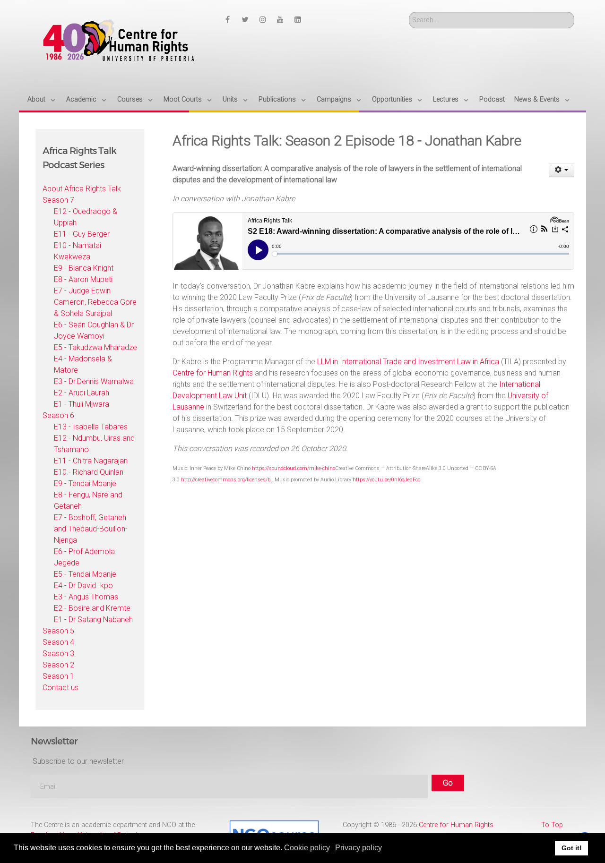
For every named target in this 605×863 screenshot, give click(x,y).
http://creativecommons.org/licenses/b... (228, 480)
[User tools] (562, 170)
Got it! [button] (572, 848)
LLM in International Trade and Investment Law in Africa (408, 361)
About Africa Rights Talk (82, 188)
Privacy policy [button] (358, 848)
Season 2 (58, 664)
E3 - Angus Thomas (86, 596)
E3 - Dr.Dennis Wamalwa (94, 381)
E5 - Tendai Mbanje (85, 574)
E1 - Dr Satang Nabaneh (93, 619)
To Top (552, 825)
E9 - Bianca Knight (83, 268)
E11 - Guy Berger (82, 234)
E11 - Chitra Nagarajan (91, 460)
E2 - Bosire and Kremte (92, 608)
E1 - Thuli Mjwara (81, 404)
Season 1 (58, 676)
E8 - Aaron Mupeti (83, 279)
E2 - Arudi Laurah (81, 392)
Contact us (60, 687)
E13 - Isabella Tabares (91, 426)
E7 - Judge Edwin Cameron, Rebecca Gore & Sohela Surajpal (95, 302)
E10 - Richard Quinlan (88, 472)
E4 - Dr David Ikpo (83, 585)
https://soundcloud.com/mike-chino (293, 468)
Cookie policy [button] (307, 848)
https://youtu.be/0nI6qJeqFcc (387, 480)
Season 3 (58, 653)
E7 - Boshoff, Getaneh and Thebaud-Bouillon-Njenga (91, 529)
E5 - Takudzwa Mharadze (95, 347)
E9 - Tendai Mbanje (85, 483)
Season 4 (58, 642)
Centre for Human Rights (213, 372)
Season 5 (58, 630)
